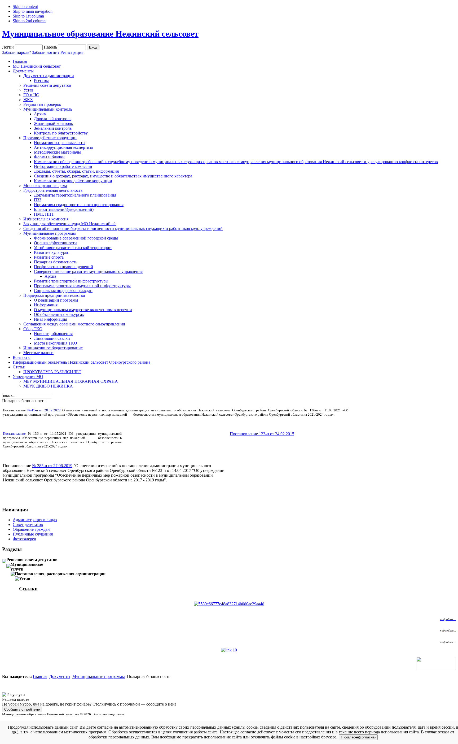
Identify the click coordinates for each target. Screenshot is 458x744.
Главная (40, 676)
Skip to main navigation (32, 11)
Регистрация (71, 52)
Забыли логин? (45, 52)
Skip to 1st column (28, 16)
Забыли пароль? (16, 52)
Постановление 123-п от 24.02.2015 (262, 434)
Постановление (14, 434)
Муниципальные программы (98, 676)
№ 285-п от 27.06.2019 (52, 465)
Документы (59, 676)
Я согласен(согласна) (358, 737)
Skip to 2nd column (29, 21)
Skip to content (25, 6)
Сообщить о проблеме (22, 709)
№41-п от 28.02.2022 (44, 410)
